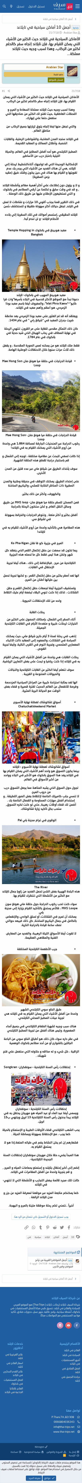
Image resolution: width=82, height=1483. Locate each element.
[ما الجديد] (11, 6)
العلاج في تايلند (72, 1350)
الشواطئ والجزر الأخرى (63, 1266)
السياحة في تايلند (71, 1355)
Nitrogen (40, 1446)
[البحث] (4, 6)
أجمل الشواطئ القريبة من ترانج (53, 1260)
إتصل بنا (72, 1451)
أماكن (56, 1237)
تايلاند (47, 1237)
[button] (77, 6)
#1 (3, 90)
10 (72, 1237)
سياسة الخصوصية (32, 1451)
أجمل (65, 1237)
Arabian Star (70, 32)
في (29, 1237)
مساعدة (14, 1451)
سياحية (38, 1237)
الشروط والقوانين (54, 1451)
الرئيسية (72, 1455)
